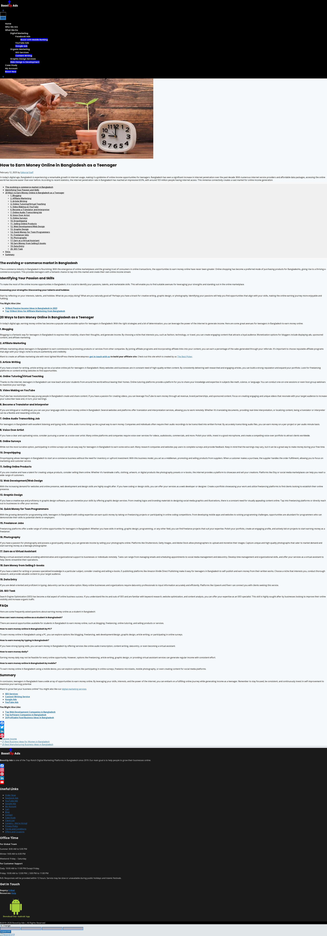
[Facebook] (163, 723)
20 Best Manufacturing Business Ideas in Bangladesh (27, 744)
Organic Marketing (20, 49)
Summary (9, 254)
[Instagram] (163, 770)
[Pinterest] (163, 735)
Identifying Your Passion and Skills (22, 190)
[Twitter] (163, 727)
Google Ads (21, 46)
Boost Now (10, 71)
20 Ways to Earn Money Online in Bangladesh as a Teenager (34, 192)
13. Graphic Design (19, 229)
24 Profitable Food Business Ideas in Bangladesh (29, 717)
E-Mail (12, 890)
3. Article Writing (18, 201)
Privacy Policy (11, 826)
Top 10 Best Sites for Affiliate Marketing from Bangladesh (35, 311)
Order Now (10, 795)
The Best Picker (184, 356)
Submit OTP (5, 932)
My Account (11, 68)
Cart (7, 809)
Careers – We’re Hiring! (16, 823)
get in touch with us (99, 356)
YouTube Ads (22, 42)
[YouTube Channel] (163, 782)
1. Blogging (15, 195)
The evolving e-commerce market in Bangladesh (29, 187)
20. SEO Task (16, 249)
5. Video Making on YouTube (24, 206)
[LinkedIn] (163, 731)
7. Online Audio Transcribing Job (26, 212)
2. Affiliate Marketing (20, 198)
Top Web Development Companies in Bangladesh (30, 712)
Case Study (11, 65)
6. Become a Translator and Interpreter (30, 209)
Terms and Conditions (15, 828)
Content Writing (23, 55)
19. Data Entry (17, 246)
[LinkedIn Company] (163, 778)
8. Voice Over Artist (20, 215)
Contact (9, 814)
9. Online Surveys (18, 218)
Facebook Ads (22, 36)
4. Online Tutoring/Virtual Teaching (28, 204)
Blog (7, 812)
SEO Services (22, 52)
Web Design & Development (24, 62)
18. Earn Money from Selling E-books (28, 243)
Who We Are (11, 26)
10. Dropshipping (18, 220)
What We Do (11, 30)
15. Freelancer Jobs (19, 234)
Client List (10, 820)
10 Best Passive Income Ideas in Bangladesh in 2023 (31, 308)
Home (8, 23)
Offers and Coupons (14, 831)
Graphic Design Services (23, 58)
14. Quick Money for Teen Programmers (30, 232)
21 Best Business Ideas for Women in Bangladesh (26, 741)
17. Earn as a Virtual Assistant (24, 240)
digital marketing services (74, 689)
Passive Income (9, 738)
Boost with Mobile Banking (34, 39)
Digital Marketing (19, 33)
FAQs (7, 251)
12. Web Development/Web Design (27, 226)
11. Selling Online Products (23, 223)
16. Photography (18, 237)
